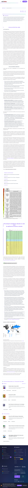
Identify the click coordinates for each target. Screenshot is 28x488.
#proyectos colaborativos (6, 441)
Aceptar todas (19, 485)
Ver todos (23, 383)
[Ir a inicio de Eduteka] (4, 1)
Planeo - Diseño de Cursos (19, 452)
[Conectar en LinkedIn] (20, 481)
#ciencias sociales (14, 390)
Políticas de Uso (5, 469)
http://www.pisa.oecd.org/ (11, 371)
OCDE (23, 340)
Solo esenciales (24, 485)
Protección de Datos (6, 471)
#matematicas (13, 421)
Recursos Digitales (6, 458)
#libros (4, 390)
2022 (16, 460)
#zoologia (10, 409)
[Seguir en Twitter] (21, 481)
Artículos (4, 449)
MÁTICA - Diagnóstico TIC (19, 455)
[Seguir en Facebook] (15, 481)
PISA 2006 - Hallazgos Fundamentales (13, 319)
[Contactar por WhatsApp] (23, 481)
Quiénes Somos (5, 468)
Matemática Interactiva (6, 455)
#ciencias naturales (9, 390)
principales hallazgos (10, 158)
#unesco (9, 421)
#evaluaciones (5, 421)
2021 (16, 461)
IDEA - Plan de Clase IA (19, 449)
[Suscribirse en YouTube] (18, 481)
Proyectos (4, 452)
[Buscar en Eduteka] (21, 1)
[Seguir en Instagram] (16, 481)
